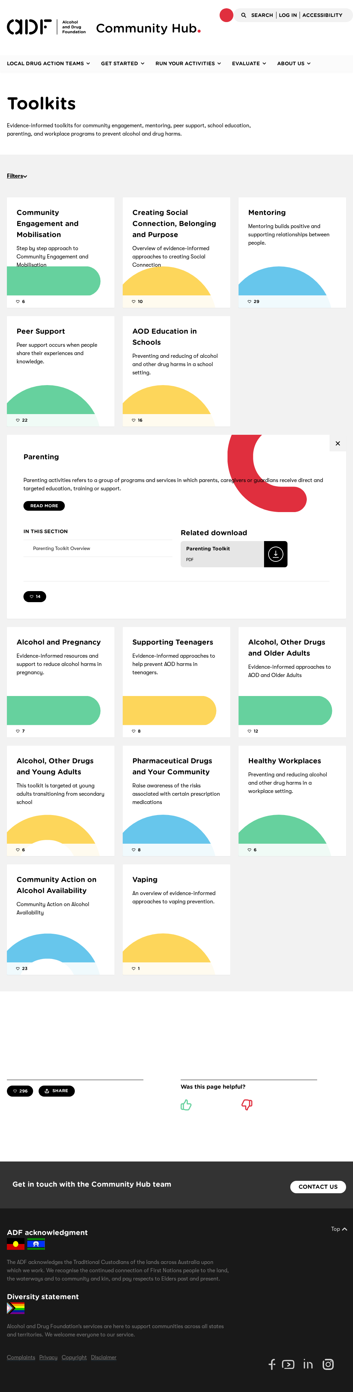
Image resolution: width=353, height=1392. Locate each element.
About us (290, 63)
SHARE (59, 1090)
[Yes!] (186, 1104)
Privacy (48, 1357)
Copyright (74, 1357)
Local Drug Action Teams (45, 63)
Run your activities (185, 63)
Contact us (318, 1187)
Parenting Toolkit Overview (61, 548)
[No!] (246, 1104)
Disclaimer (104, 1357)
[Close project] (338, 443)
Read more (44, 505)
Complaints (21, 1357)
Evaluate (246, 63)
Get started (119, 63)
